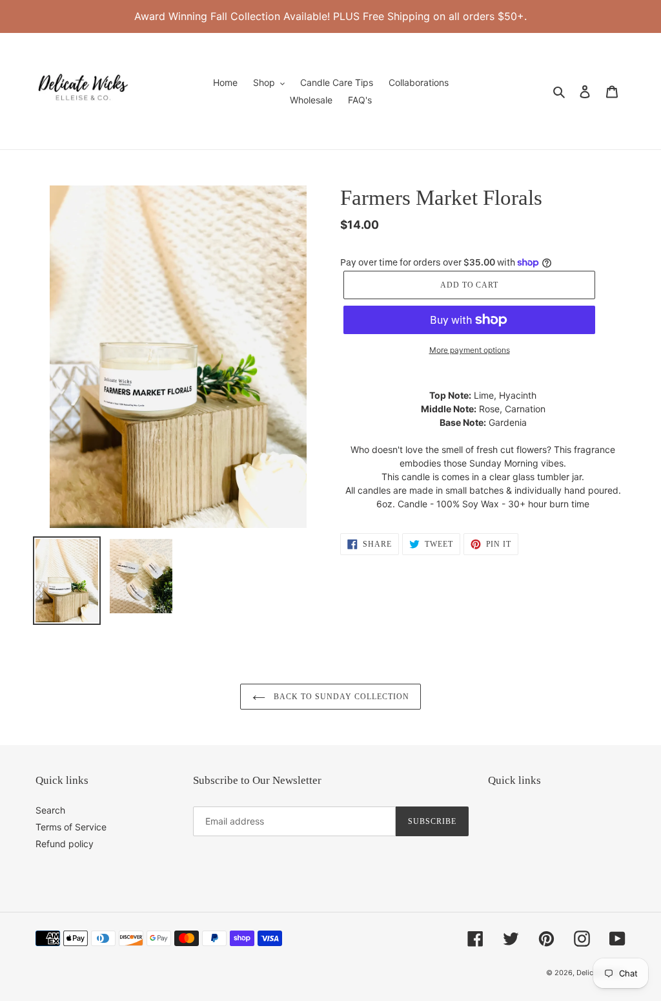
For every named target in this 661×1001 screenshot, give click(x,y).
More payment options (469, 350)
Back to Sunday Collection (340, 696)
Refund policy (65, 843)
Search (50, 810)
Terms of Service (71, 826)
